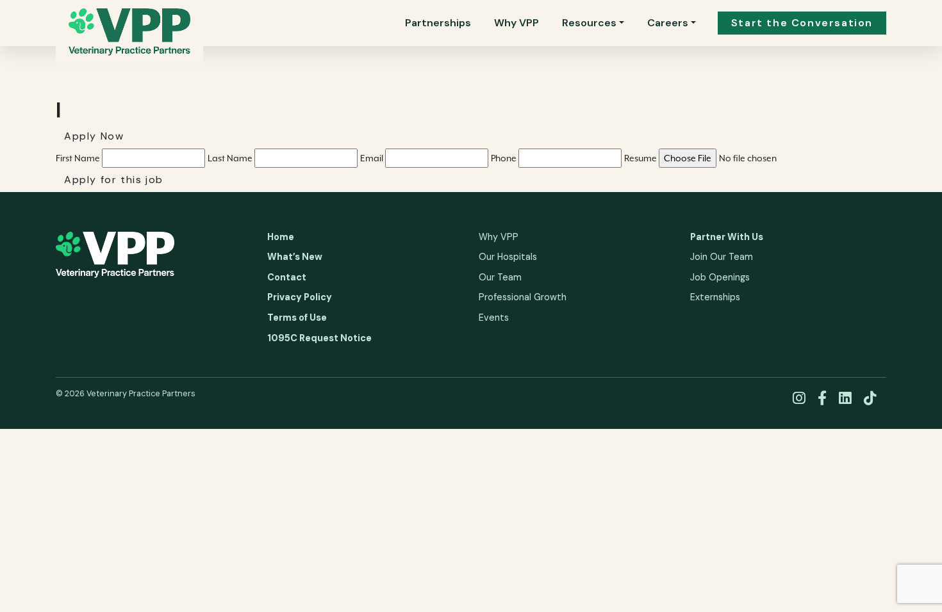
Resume (641, 158)
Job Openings (720, 277)
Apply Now (94, 136)
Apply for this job (113, 179)
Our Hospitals (508, 256)
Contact (286, 277)
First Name (79, 158)
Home (280, 237)
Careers (667, 22)
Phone (504, 158)
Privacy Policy (299, 297)
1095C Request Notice (319, 338)
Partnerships (438, 22)
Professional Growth (522, 297)
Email (372, 158)
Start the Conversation (802, 22)
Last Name (231, 158)
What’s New (294, 256)
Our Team (500, 277)
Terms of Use (297, 317)
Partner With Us (726, 237)
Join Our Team (721, 256)
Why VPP (516, 22)
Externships (715, 297)
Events (494, 317)
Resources (589, 22)
